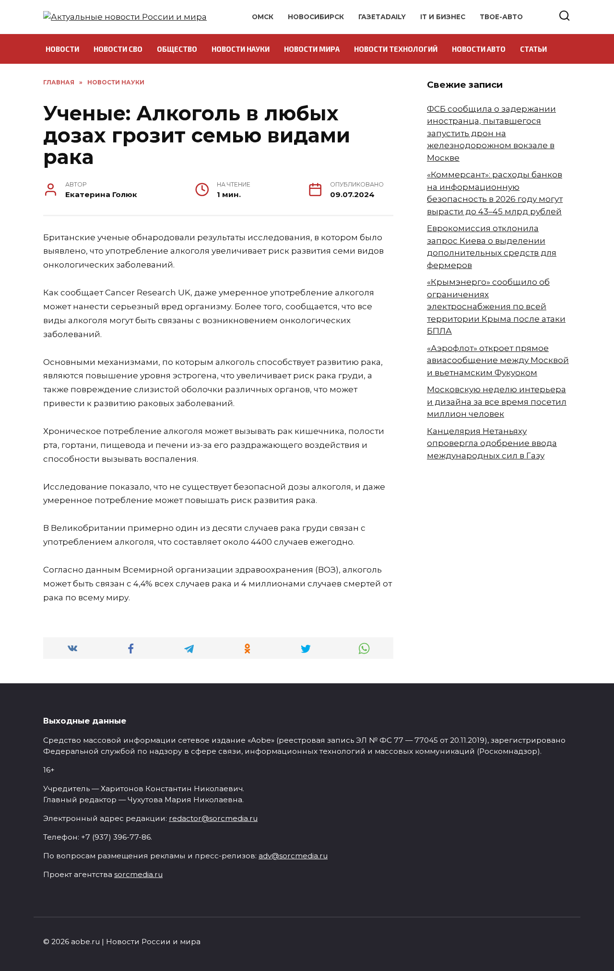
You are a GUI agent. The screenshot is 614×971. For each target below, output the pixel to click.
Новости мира (312, 49)
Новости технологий (395, 49)
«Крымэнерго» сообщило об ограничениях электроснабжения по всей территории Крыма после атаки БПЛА (496, 306)
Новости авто (479, 49)
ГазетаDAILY (382, 17)
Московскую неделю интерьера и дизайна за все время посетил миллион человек (497, 402)
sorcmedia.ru (138, 874)
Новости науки (241, 49)
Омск (262, 17)
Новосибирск (316, 17)
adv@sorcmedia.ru (293, 855)
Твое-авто (501, 17)
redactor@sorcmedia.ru (213, 818)
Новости (62, 49)
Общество (177, 49)
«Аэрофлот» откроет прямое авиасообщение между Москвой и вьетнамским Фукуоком (498, 360)
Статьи (533, 49)
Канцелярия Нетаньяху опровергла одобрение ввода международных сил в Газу (492, 443)
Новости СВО (118, 49)
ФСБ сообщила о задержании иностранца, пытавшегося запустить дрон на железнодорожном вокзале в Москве (491, 133)
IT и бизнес (442, 17)
